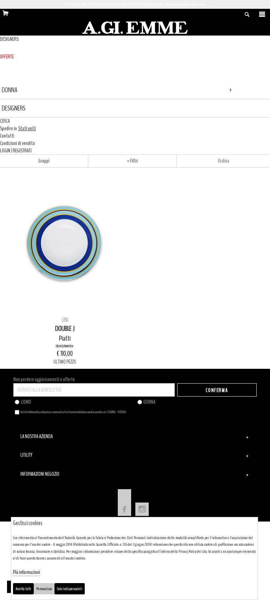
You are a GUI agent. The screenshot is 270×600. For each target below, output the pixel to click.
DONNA (149, 402)
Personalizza (44, 589)
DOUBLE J (65, 328)
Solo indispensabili (69, 589)
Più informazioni (26, 572)
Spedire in (18, 128)
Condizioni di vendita (17, 143)
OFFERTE (7, 57)
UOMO (26, 402)
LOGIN (5, 150)
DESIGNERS (9, 39)
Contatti (7, 136)
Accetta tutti (23, 589)
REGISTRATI (22, 150)
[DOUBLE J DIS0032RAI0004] (65, 242)
